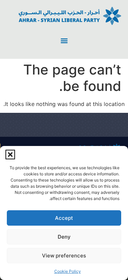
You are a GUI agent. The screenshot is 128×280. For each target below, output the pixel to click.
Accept (64, 218)
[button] (10, 154)
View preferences (64, 255)
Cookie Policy (67, 271)
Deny (64, 237)
